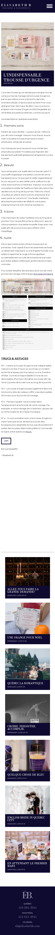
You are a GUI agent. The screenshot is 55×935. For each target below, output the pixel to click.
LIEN (6, 441)
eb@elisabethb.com (27, 926)
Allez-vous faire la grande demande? (23, 591)
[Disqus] (27, 504)
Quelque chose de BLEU (25, 774)
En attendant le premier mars (27, 865)
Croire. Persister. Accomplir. (21, 728)
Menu (50, 6)
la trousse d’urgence (43, 274)
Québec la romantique (25, 683)
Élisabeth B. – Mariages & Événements (17, 6)
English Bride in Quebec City (26, 819)
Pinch (28, 431)
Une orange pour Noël (24, 637)
